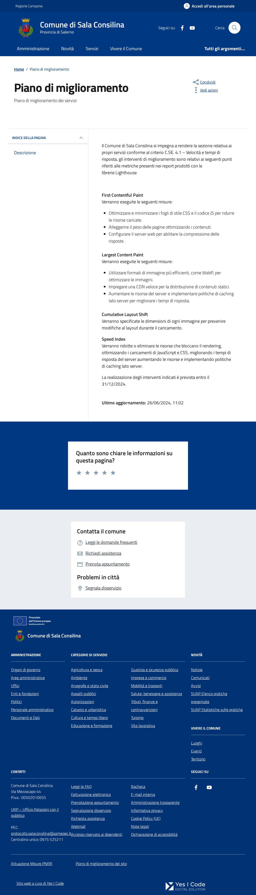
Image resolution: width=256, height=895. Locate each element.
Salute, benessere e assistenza (156, 694)
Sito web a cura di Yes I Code (40, 883)
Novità (67, 48)
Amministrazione (33, 48)
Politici (16, 702)
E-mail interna (143, 794)
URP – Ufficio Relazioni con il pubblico (35, 812)
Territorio (198, 759)
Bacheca (138, 786)
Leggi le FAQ (81, 786)
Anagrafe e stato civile (89, 686)
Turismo (137, 718)
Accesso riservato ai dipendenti (96, 834)
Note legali (140, 826)
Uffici (15, 686)
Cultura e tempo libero (89, 718)
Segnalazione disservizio (91, 810)
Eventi (196, 751)
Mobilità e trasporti (146, 686)
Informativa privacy (147, 810)
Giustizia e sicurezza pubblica (154, 670)
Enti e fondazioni (25, 694)
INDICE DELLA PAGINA (29, 137)
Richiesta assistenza (88, 818)
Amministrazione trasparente (155, 802)
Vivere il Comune (126, 48)
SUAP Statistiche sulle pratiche (217, 710)
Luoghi (196, 743)
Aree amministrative (28, 678)
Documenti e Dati (25, 718)
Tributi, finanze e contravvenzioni (144, 706)
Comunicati (200, 678)
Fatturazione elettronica (91, 794)
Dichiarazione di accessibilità (154, 834)
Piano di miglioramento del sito (101, 864)
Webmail (78, 826)
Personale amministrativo (32, 710)
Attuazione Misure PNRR (31, 864)
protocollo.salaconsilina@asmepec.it (41, 833)
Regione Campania (29, 5)
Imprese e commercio (148, 678)
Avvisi (196, 686)
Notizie (196, 670)
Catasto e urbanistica (88, 710)
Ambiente (79, 678)
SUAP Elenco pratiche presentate (209, 698)
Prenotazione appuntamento (95, 802)
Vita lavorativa (143, 726)
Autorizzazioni (82, 702)
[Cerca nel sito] (234, 28)
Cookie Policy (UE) (145, 818)
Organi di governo (25, 670)
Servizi (92, 48)
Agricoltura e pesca (86, 670)
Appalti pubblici (83, 694)
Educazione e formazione (91, 726)
